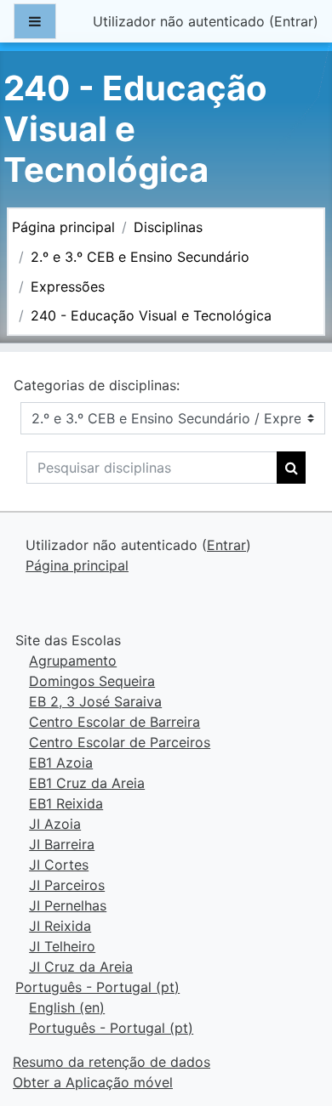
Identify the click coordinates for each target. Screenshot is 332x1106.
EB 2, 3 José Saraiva (95, 701)
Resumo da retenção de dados (111, 1061)
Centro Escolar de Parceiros (119, 742)
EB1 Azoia (61, 762)
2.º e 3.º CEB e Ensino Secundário (140, 256)
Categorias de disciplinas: (97, 385)
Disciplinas (168, 226)
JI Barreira (61, 844)
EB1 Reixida (66, 803)
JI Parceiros (67, 884)
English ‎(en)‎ (67, 1007)
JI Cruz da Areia (81, 966)
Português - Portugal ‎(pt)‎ (97, 986)
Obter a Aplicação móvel (93, 1082)
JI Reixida (60, 925)
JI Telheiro (62, 946)
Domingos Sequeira (92, 680)
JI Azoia (55, 823)
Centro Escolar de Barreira (114, 721)
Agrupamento (73, 660)
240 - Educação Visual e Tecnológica (151, 315)
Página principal (63, 226)
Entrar (293, 21)
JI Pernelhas (67, 905)
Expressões (68, 286)
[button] (293, 1021)
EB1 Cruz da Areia (87, 782)
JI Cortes (59, 864)
